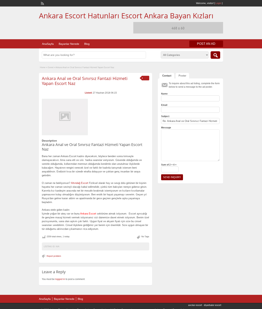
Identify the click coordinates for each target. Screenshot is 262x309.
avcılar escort (195, 305)
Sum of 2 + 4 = (168, 164)
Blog (87, 43)
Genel (50, 67)
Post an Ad (206, 43)
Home (42, 67)
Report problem (54, 256)
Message (166, 127)
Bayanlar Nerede (69, 43)
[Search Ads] (215, 55)
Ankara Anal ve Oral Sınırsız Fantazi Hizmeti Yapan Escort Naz (85, 80)
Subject (165, 116)
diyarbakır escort (212, 305)
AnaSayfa (48, 43)
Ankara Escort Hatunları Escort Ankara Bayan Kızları (126, 15)
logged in (60, 279)
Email (164, 105)
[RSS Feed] (42, 3)
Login (218, 3)
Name (164, 93)
